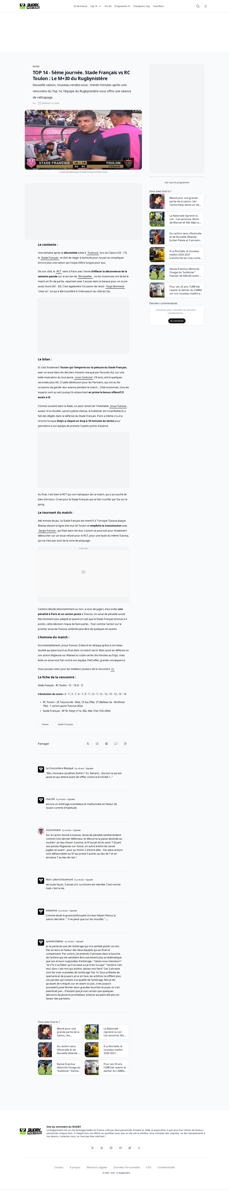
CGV (148, 1167)
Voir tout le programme (177, 182)
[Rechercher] (198, 6)
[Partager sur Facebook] (97, 743)
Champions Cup (141, 6)
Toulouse (93, 252)
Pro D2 (108, 6)
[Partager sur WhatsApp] (106, 743)
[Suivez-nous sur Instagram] (111, 1148)
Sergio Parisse (47, 530)
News (36, 66)
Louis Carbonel (83, 377)
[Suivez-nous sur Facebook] (101, 1148)
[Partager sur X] (88, 743)
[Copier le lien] (125, 743)
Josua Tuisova (118, 406)
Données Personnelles (127, 1167)
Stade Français (49, 257)
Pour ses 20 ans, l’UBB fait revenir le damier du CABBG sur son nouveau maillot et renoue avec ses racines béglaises (115, 1067)
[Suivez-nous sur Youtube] (120, 1148)
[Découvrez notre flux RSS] (139, 1148)
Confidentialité (166, 1167)
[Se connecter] (205, 6)
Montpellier (85, 276)
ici (112, 669)
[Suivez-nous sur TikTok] (130, 1148)
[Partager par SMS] (116, 743)
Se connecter (177, 320)
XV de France (80, 6)
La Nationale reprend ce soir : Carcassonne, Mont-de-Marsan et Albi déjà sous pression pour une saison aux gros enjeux (115, 1032)
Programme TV (122, 6)
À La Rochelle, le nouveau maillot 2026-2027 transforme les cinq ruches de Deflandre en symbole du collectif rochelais (115, 1050)
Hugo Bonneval (115, 286)
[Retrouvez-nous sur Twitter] (92, 1148)
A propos (75, 1167)
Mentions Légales (97, 1167)
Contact (58, 1167)
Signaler (89, 768)
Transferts (158, 6)
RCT (59, 271)
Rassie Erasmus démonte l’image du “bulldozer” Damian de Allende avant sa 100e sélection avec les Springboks (68, 1067)
